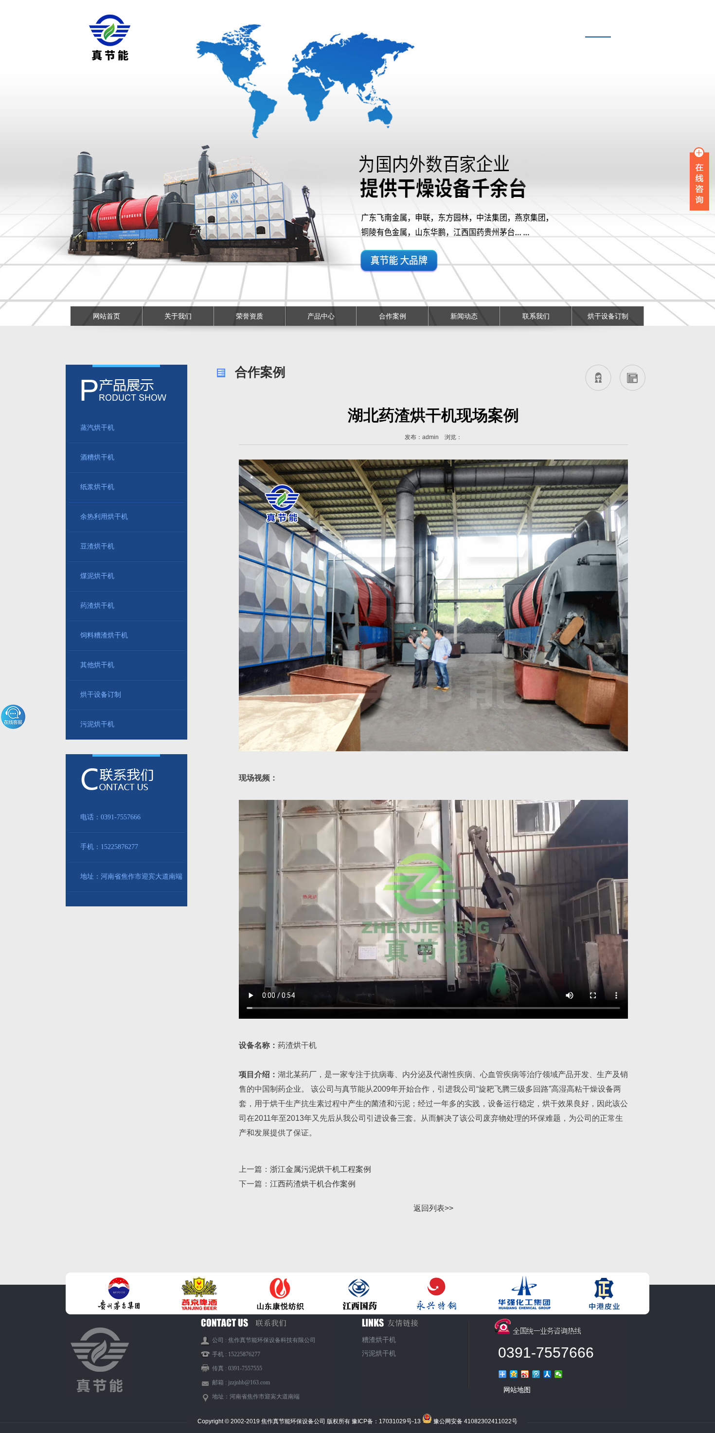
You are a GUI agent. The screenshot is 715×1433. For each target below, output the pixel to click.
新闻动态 (464, 316)
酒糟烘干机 (97, 457)
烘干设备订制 (608, 316)
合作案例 (392, 316)
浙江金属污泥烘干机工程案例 (320, 1169)
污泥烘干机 (97, 724)
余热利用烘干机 (104, 516)
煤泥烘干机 (97, 576)
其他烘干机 (97, 665)
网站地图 (517, 1390)
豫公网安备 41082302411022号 (475, 1421)
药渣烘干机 (97, 605)
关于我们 (178, 316)
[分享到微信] (558, 1374)
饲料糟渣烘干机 (104, 635)
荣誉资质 (249, 316)
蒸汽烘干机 (97, 427)
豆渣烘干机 (97, 546)
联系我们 (536, 316)
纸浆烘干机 (97, 487)
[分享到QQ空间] (514, 1374)
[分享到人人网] (547, 1374)
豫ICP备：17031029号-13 (386, 1421)
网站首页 (106, 316)
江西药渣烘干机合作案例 (313, 1184)
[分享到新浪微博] (525, 1374)
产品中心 (321, 316)
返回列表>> (433, 1208)
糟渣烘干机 (379, 1340)
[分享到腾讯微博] (536, 1374)
